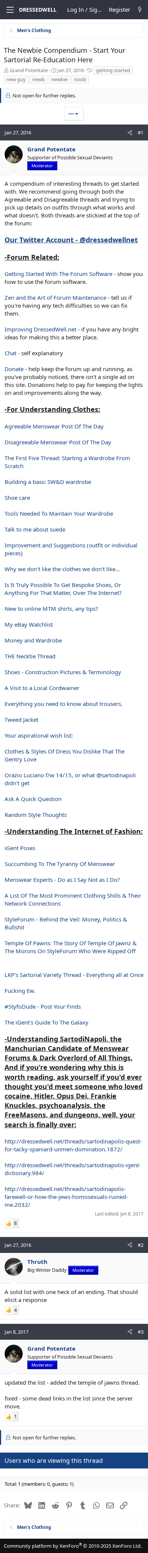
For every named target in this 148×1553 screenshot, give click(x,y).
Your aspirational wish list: (39, 735)
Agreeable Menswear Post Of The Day (54, 426)
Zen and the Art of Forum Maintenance (55, 297)
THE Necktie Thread (30, 656)
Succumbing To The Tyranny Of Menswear (60, 863)
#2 (140, 1245)
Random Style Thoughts (36, 814)
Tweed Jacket (21, 719)
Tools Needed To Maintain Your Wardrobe (59, 513)
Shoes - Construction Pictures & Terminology (63, 672)
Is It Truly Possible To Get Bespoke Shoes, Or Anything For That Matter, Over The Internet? (63, 588)
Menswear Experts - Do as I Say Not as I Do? (62, 879)
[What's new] (139, 9)
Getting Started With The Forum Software (58, 273)
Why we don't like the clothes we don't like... (62, 569)
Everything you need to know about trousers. (64, 703)
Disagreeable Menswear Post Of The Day (58, 442)
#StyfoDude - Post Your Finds (43, 1006)
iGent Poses (20, 848)
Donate (14, 369)
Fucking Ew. (20, 990)
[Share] (130, 132)
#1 (140, 132)
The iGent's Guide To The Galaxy (46, 1022)
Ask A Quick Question (33, 799)
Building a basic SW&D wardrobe (48, 481)
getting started (113, 70)
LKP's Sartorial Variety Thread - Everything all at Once (74, 974)
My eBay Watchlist (29, 624)
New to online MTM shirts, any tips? (51, 608)
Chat (10, 353)
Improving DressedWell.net (40, 329)
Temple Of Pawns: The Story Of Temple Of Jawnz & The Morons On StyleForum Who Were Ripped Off (71, 947)
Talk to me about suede (35, 529)
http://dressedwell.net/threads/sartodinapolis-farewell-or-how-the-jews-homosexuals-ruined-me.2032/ (66, 1196)
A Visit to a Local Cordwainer (42, 688)
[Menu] (9, 10)
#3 (140, 1331)
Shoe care (17, 497)
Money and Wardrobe (33, 640)
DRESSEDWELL (38, 9)
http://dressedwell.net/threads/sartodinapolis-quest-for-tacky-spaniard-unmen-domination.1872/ (73, 1145)
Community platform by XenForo (73, 1545)
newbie (59, 79)
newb (38, 79)
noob (80, 79)
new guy (16, 79)
